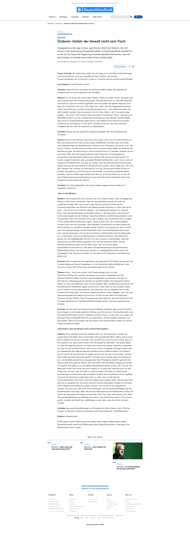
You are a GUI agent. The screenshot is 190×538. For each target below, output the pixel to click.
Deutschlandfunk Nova (110, 3)
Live (139, 17)
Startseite (51, 23)
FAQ (108, 499)
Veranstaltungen (112, 504)
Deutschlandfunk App (76, 506)
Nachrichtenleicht (54, 506)
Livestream (72, 499)
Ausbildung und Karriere (133, 504)
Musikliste (110, 506)
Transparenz (129, 506)
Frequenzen (73, 511)
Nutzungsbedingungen (106, 515)
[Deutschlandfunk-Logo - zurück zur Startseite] (95, 9)
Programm (74, 17)
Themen (51, 17)
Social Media (92, 501)
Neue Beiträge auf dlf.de (56, 508)
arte (98, 518)
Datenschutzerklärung (88, 515)
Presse (127, 501)
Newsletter (110, 501)
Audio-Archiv (97, 17)
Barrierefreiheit (130, 511)
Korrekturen (129, 508)
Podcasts (86, 17)
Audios (71, 501)
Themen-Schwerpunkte (56, 511)
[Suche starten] (131, 16)
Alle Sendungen (53, 501)
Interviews (59, 23)
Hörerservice (92, 499)
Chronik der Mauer (108, 518)
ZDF (86, 518)
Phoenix (92, 518)
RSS (108, 508)
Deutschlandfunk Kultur (93, 3)
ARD (81, 518)
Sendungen (63, 17)
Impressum (119, 515)
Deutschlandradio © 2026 (95, 524)
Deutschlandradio (78, 3)
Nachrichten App (75, 508)
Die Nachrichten (53, 504)
